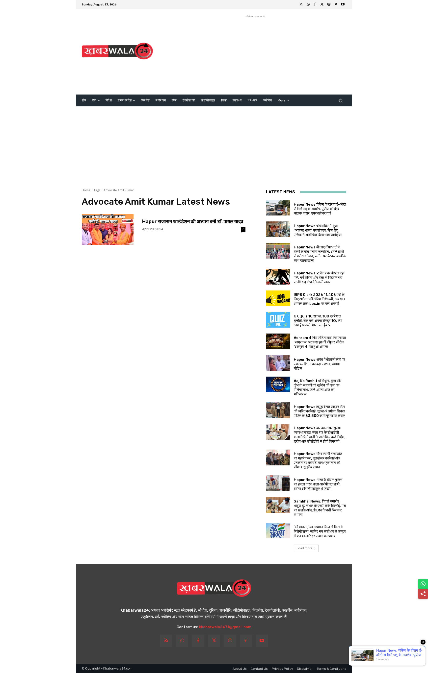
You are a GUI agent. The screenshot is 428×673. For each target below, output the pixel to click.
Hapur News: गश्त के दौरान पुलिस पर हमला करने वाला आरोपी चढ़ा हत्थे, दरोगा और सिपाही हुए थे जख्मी (318, 484)
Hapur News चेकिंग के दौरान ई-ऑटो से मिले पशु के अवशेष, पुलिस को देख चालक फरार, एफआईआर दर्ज (320, 209)
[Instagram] (328, 4)
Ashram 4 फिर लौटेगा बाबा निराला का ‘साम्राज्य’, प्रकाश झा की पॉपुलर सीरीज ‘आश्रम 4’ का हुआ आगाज (320, 342)
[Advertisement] (255, 53)
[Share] (423, 594)
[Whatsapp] (308, 4)
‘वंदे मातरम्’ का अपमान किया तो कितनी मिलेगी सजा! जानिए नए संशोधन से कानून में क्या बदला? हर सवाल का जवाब (320, 531)
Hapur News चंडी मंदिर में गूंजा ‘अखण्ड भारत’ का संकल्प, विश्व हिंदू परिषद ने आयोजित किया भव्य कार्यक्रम (318, 230)
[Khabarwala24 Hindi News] (117, 51)
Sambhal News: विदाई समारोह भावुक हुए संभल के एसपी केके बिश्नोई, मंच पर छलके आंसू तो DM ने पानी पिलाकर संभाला (320, 508)
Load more (304, 548)
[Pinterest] (335, 4)
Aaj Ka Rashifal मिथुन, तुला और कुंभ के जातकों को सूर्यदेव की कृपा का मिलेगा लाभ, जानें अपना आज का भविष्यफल (318, 387)
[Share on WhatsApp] (423, 584)
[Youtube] (342, 4)
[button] (340, 100)
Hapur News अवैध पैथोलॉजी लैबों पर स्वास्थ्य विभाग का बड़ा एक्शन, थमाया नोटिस (319, 364)
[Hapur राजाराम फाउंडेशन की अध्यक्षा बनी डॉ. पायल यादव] (108, 229)
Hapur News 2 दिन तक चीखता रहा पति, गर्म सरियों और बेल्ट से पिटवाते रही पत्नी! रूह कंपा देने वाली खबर (319, 277)
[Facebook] (315, 4)
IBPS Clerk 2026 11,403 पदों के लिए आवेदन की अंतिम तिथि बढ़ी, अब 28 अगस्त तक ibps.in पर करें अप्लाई (319, 299)
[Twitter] (322, 4)
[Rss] (301, 4)
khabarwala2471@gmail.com (225, 627)
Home (86, 190)
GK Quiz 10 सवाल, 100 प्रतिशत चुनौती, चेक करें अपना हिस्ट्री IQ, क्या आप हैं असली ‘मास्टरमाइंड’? (318, 320)
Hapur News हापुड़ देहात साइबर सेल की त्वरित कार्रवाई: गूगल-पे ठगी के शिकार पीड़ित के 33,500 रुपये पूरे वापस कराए (319, 411)
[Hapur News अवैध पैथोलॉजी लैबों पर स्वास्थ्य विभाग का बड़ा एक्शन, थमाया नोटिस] (278, 363)
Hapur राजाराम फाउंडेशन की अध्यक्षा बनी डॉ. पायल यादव (192, 221)
